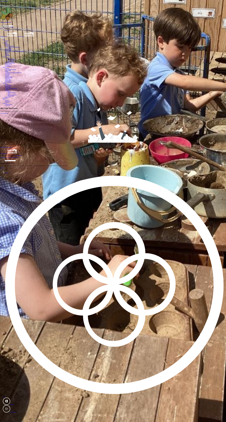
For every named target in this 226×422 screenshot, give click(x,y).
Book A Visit (7, 78)
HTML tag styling (8, 104)
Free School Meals (8, 76)
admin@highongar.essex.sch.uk (6, 147)
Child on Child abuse (11, 92)
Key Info (4, 83)
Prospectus (7, 54)
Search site (2, 160)
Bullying (9, 91)
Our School (5, 42)
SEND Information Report (10, 63)
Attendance (7, 68)
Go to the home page (4, 113)
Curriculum (7, 57)
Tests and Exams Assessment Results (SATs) (13, 72)
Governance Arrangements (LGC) (14, 47)
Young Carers (7, 96)
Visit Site (2, 167)
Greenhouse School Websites (12, 157)
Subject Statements (11, 60)
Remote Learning (8, 64)
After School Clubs (8, 77)
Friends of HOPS (8, 79)
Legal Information (18, 155)
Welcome (7, 43)
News (6, 41)
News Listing (7, 101)
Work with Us (5, 98)
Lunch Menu (7, 74)
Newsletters (7, 73)
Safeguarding (7, 90)
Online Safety (7, 81)
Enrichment (7, 65)
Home (4, 39)
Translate (11, 26)
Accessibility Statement (9, 61)
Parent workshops (8, 82)
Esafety (9, 93)
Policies (6, 84)
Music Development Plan (12, 59)
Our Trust (9, 48)
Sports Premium (8, 87)
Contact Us (5, 103)
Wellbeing (7, 89)
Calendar (7, 40)
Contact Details (8, 50)
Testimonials (7, 55)
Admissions (7, 45)
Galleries (6, 100)
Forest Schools (8, 66)
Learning (4, 56)
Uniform (6, 71)
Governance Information (9, 46)
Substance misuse (11, 95)
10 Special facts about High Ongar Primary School (14, 51)
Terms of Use (7, 105)
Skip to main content (4, 0)
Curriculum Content (11, 58)
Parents (4, 67)
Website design (3, 157)
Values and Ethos (8, 49)
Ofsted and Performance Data (10, 69)
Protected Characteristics (12, 94)
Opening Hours (8, 70)
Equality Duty (7, 86)
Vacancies (7, 102)
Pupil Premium (8, 85)
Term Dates (7, 75)
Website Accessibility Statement (11, 88)
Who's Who (7, 52)
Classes (6, 53)
